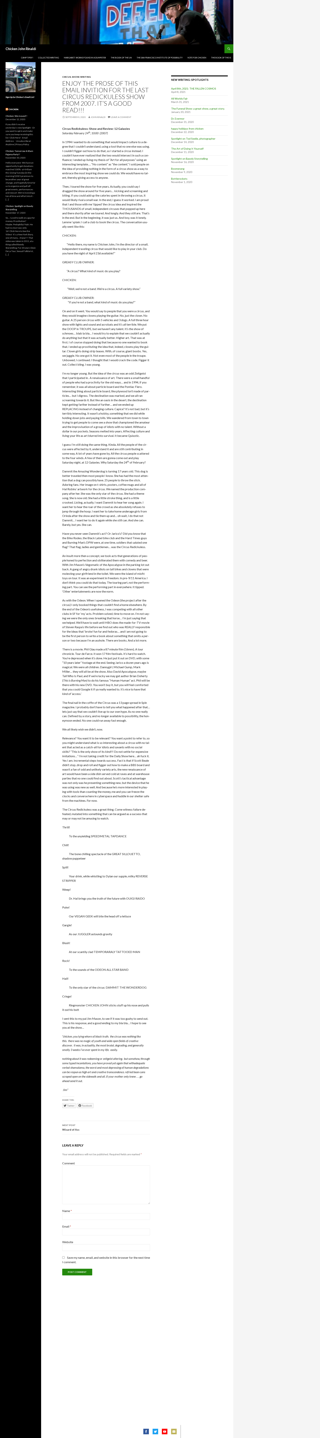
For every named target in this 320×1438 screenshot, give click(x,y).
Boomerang (177, 168)
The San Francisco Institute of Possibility (160, 57)
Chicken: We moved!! (16, 116)
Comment (68, 1163)
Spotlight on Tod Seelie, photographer (193, 138)
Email (66, 1226)
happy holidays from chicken (187, 128)
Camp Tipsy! (27, 57)
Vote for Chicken (196, 57)
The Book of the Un (121, 57)
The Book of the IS (221, 57)
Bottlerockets (179, 178)
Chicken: (14, 109)
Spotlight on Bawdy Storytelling (189, 158)
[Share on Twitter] (155, 1431)
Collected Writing (48, 57)
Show (75, 76)
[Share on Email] (174, 1431)
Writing (85, 76)
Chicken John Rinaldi (21, 49)
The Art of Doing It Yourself (187, 148)
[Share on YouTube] (164, 1431)
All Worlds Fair (179, 98)
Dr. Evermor (177, 118)
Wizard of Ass (70, 1127)
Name (67, 1211)
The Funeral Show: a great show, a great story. (198, 108)
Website (67, 1242)
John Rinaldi (98, 117)
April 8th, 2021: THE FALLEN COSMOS (193, 88)
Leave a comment (121, 117)
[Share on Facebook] (146, 1431)
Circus (66, 76)
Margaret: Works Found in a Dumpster (85, 57)
